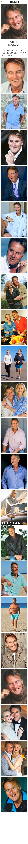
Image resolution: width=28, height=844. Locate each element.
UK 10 (21, 50)
